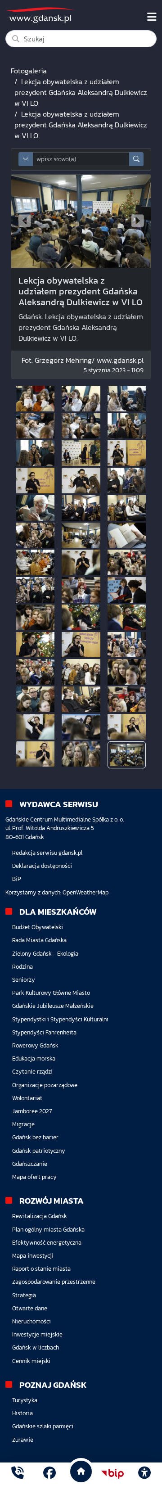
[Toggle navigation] (152, 17)
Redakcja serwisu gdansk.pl (47, 853)
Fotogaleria (29, 70)
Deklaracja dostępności (42, 866)
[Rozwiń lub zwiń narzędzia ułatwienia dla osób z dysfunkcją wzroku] (144, 1473)
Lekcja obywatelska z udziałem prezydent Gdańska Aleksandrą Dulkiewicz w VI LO (80, 92)
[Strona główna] (17, 1474)
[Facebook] (49, 1474)
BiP (16, 879)
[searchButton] (136, 159)
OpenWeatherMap (85, 892)
